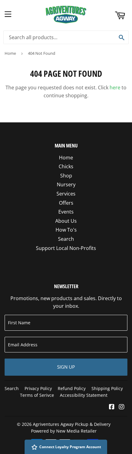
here (115, 87)
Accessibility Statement (83, 395)
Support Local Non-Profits (66, 248)
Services (66, 193)
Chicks (66, 166)
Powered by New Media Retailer (64, 431)
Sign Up (66, 367)
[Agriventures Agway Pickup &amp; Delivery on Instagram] (121, 407)
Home (10, 53)
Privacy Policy (38, 388)
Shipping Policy (107, 388)
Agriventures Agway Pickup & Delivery (72, 424)
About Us (66, 221)
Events (66, 211)
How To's (66, 229)
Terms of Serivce (37, 395)
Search (66, 239)
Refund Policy (72, 388)
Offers (66, 202)
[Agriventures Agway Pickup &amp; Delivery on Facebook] (112, 407)
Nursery (66, 184)
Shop (66, 175)
